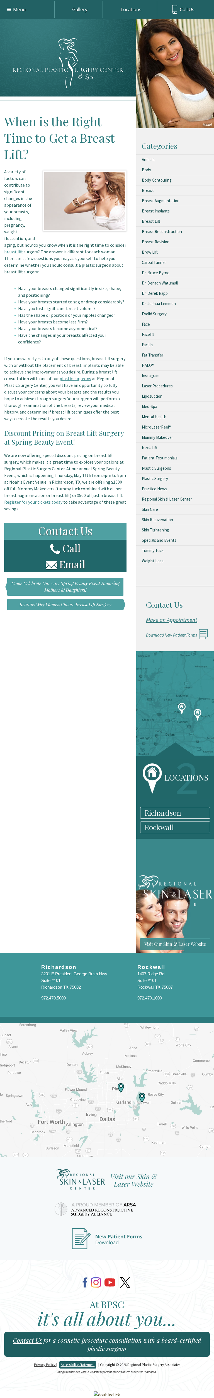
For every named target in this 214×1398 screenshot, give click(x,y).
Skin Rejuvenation (157, 519)
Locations (131, 9)
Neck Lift (149, 447)
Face (146, 324)
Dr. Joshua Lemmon (159, 303)
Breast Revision (155, 241)
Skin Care (150, 509)
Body (146, 169)
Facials (147, 344)
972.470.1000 (149, 998)
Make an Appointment (171, 619)
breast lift (13, 251)
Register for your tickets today (33, 502)
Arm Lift (148, 159)
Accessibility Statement (78, 1364)
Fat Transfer (152, 355)
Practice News (154, 488)
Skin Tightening (155, 530)
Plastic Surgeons (156, 468)
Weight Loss (153, 560)
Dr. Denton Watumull (160, 283)
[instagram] (96, 1282)
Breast (148, 190)
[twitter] (125, 1282)
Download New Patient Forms (171, 635)
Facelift (148, 334)
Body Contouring (157, 180)
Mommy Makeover (157, 437)
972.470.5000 (53, 998)
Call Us (187, 9)
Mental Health (154, 416)
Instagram (150, 375)
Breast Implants (156, 211)
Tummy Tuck (153, 550)
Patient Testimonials (159, 458)
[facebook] (84, 1282)
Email (72, 564)
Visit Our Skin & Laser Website (175, 944)
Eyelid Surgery (154, 313)
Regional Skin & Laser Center (167, 499)
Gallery (79, 9)
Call (71, 548)
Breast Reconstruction (162, 231)
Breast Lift (151, 221)
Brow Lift (150, 252)
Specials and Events (159, 540)
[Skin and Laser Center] (107, 1182)
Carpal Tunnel (154, 262)
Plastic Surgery (155, 478)
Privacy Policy (45, 1364)
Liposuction (152, 396)
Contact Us (27, 1340)
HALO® (148, 365)
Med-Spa (149, 406)
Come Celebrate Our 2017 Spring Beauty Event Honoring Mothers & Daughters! (65, 586)
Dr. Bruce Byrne (155, 272)
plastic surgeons (75, 378)
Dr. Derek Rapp (155, 293)
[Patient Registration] (107, 1241)
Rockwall (159, 827)
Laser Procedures (157, 386)
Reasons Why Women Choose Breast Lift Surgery (65, 604)
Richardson (163, 813)
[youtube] (109, 1282)
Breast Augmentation (160, 200)
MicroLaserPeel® (156, 427)
